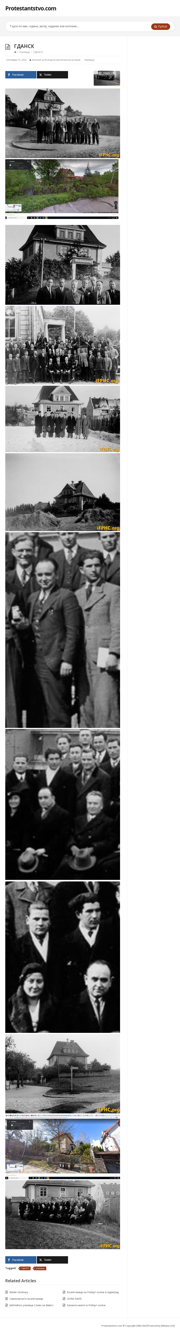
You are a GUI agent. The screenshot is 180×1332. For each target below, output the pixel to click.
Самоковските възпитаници (26, 1298)
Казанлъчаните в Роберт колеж (86, 1305)
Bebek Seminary (18, 1292)
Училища (24, 52)
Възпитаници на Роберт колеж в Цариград (93, 1292)
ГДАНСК (25, 1268)
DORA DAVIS (74, 1298)
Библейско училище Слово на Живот (31, 1305)
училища (40, 1268)
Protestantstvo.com (30, 8)
